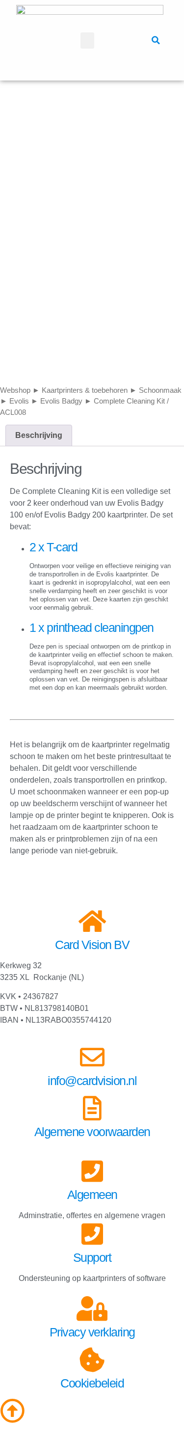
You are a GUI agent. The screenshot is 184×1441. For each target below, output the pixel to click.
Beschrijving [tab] (38, 435)
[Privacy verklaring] (92, 1308)
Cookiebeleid (92, 1383)
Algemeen (92, 1194)
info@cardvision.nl (92, 1081)
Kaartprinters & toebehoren (85, 390)
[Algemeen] (92, 1171)
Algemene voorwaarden (92, 1132)
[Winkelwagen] (125, 40)
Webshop (15, 390)
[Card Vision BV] (92, 921)
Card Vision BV (92, 945)
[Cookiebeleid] (92, 1359)
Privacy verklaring (92, 1332)
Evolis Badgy (61, 401)
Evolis (19, 401)
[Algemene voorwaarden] (92, 1108)
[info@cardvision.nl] (92, 1057)
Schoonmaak (160, 390)
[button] (87, 40)
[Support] (92, 1234)
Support (92, 1257)
